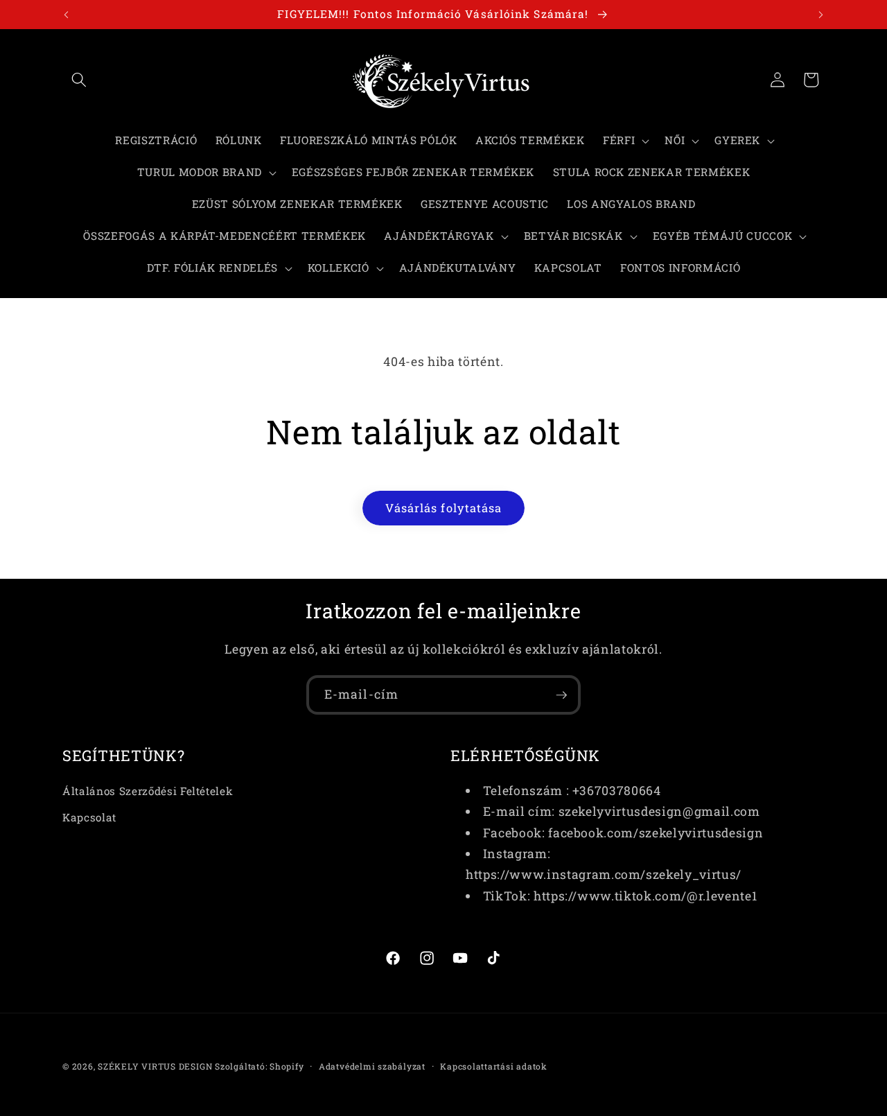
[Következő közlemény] (821, 14)
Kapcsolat (89, 816)
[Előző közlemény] (66, 14)
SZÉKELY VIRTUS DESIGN (155, 1066)
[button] (79, 79)
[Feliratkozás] (561, 695)
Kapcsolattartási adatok (493, 1066)
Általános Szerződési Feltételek (147, 790)
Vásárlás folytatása (443, 507)
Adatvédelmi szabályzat (372, 1066)
